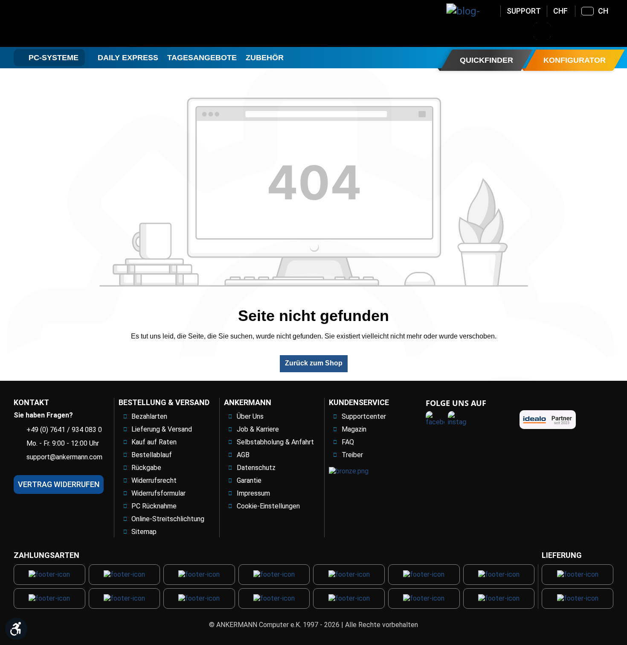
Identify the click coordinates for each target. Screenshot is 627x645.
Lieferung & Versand (161, 429)
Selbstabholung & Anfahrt (275, 442)
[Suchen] (542, 31)
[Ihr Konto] (564, 31)
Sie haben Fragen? (43, 415)
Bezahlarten (149, 416)
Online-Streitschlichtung (167, 519)
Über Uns (250, 416)
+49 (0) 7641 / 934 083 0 (64, 430)
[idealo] (548, 419)
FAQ (348, 442)
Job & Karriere (258, 429)
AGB (243, 455)
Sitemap (144, 532)
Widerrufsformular (158, 493)
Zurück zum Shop (314, 363)
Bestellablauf (151, 455)
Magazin (354, 429)
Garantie (249, 480)
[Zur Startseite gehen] (82, 23)
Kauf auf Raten (154, 442)
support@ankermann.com (64, 457)
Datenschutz (256, 468)
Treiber (352, 455)
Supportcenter (364, 416)
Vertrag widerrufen (58, 484)
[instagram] (457, 420)
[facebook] (435, 420)
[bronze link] (349, 471)
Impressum (253, 493)
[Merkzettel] (586, 31)
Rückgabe (146, 468)
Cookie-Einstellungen (268, 506)
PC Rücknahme (154, 506)
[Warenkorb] (608, 31)
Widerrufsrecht (154, 480)
